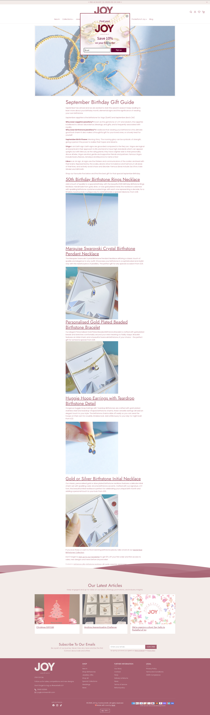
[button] (127, 16)
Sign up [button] (119, 50)
